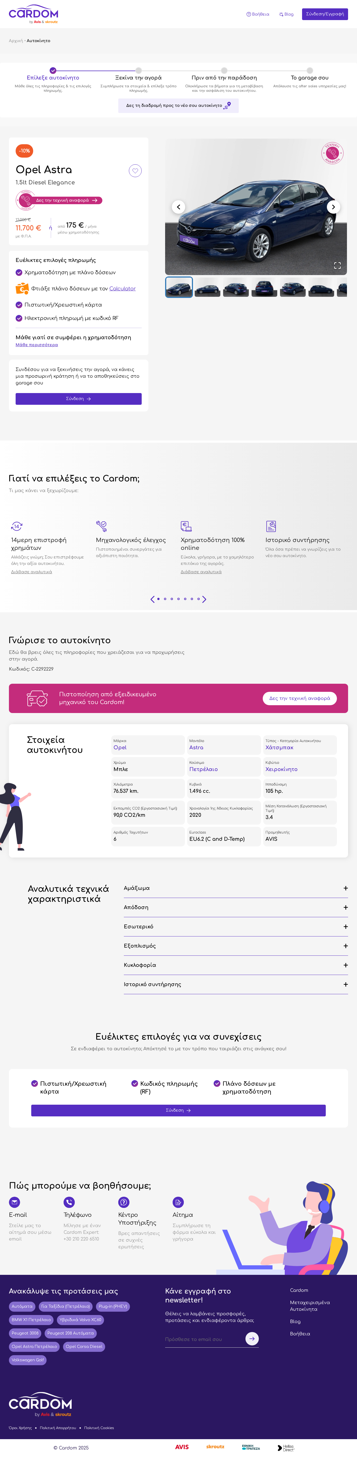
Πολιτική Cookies (99, 1428)
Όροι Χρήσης (20, 1428)
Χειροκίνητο (282, 769)
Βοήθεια (300, 1333)
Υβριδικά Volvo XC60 (80, 1320)
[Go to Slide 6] (321, 287)
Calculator (122, 289)
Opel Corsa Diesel (84, 1347)
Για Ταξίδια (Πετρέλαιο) (66, 1306)
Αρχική (16, 41)
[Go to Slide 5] (293, 287)
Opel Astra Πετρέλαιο (34, 1347)
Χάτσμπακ (279, 747)
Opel (120, 747)
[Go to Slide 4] (264, 287)
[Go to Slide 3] (236, 287)
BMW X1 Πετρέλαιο (31, 1320)
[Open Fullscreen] (337, 265)
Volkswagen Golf (28, 1360)
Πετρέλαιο (203, 769)
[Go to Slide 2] (207, 287)
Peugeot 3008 (25, 1333)
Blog (295, 1321)
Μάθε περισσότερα (37, 345)
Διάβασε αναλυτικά (31, 572)
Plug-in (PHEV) (113, 1306)
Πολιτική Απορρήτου (58, 1428)
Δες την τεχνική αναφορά (299, 698)
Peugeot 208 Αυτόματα (70, 1333)
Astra (196, 747)
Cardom (299, 1290)
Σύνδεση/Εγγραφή (325, 14)
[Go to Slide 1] (179, 287)
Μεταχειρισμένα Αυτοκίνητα (310, 1306)
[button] (256, 207)
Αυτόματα (22, 1306)
